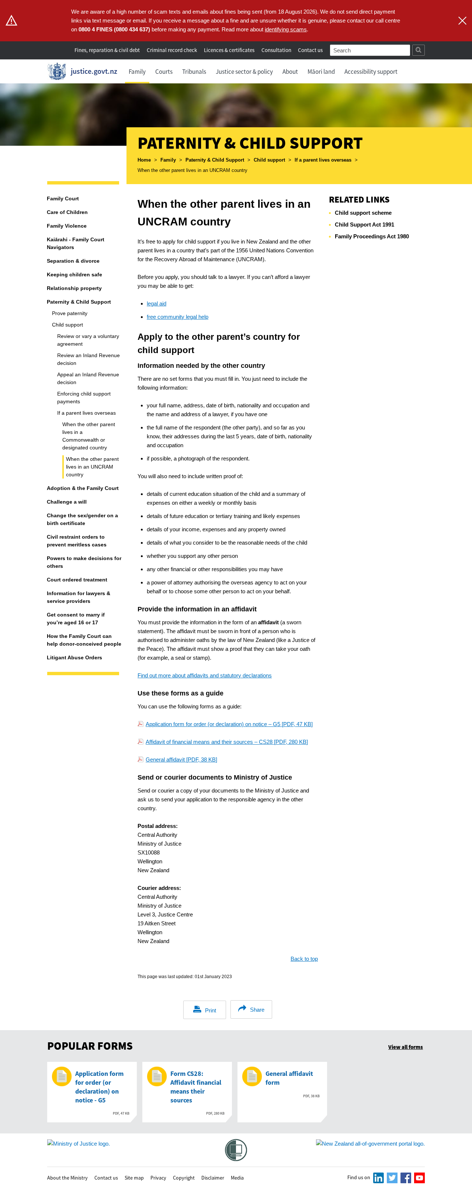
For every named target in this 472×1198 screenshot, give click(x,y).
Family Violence (67, 226)
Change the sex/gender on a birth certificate (82, 519)
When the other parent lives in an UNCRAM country (92, 466)
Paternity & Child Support (214, 160)
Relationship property (74, 288)
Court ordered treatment (77, 580)
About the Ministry (67, 1177)
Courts (164, 72)
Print (210, 1010)
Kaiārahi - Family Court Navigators (75, 243)
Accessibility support (371, 72)
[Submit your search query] (418, 50)
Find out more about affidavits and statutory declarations (205, 675)
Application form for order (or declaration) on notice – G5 (229, 724)
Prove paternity (69, 313)
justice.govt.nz (94, 71)
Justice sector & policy (244, 72)
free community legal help (177, 317)
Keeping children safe (74, 274)
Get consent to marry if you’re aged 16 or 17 (76, 618)
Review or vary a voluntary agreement (88, 340)
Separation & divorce (73, 261)
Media (237, 1177)
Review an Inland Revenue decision (88, 359)
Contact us (310, 49)
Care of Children (67, 212)
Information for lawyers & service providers (78, 597)
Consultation (276, 49)
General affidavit (181, 759)
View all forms (405, 1046)
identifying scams (286, 29)
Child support (269, 160)
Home (144, 160)
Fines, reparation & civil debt (107, 49)
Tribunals (194, 72)
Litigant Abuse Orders (74, 657)
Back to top (304, 959)
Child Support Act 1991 (364, 224)
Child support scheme (363, 213)
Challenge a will (67, 502)
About (290, 72)
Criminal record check (172, 49)
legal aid (156, 303)
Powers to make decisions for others (84, 562)
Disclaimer (212, 1177)
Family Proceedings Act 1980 (372, 236)
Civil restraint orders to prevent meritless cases (77, 541)
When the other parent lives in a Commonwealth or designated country (88, 435)
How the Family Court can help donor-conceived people (84, 640)
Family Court (63, 198)
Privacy (158, 1177)
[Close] (462, 21)
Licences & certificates (229, 49)
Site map (134, 1177)
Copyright (184, 1177)
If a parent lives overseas (323, 160)
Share (257, 1010)
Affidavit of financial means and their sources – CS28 (227, 742)
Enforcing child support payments (84, 397)
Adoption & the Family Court (83, 488)
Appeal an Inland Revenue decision (88, 378)
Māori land (321, 72)
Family (137, 72)
